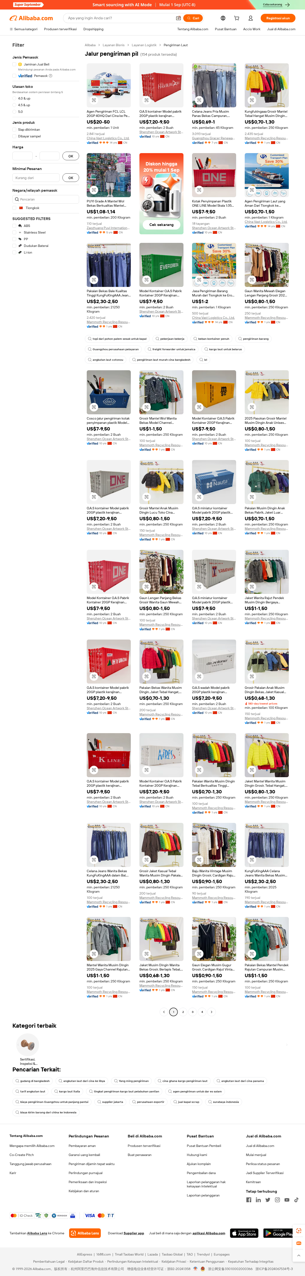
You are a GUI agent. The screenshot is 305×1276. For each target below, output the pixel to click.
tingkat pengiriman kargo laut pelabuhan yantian (126, 1091)
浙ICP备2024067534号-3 (274, 1269)
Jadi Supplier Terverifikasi (265, 1173)
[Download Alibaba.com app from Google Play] (279, 1233)
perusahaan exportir (150, 1102)
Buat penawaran (140, 1155)
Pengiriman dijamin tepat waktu (92, 1164)
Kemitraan (253, 1182)
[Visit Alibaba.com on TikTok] (296, 1200)
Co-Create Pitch (22, 1155)
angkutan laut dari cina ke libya (84, 1081)
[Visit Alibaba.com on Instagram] (277, 1200)
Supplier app (134, 1233)
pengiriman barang (256, 338)
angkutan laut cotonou (108, 359)
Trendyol (203, 1254)
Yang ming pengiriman (134, 1081)
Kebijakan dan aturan (84, 1191)
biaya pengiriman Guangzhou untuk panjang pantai (54, 1102)
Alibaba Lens (37, 1233)
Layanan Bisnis (114, 45)
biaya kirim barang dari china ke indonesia (48, 1112)
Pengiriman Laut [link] (176, 45)
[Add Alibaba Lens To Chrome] (85, 1233)
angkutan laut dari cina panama (242, 1081)
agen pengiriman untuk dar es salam (197, 1091)
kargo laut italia (69, 1091)
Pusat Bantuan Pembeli (204, 1146)
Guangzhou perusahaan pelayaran (116, 349)
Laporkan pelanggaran (203, 1195)
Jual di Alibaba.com (260, 1146)
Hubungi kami (197, 1155)
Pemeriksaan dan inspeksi (88, 1182)
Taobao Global (172, 1254)
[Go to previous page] (164, 1012)
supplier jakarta (112, 1102)
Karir (13, 1173)
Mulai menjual (256, 1155)
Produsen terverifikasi (144, 1146)
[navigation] (45, 529)
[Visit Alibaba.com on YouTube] (287, 1200)
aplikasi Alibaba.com (209, 1233)
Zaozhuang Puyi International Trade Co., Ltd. (109, 228)
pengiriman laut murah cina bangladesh (163, 359)
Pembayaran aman (82, 1146)
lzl (205, 359)
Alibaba (90, 45)
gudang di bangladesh (35, 1081)
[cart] (237, 19)
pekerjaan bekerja (172, 338)
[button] (178, 18)
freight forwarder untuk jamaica (173, 349)
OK (70, 156)
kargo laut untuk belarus (225, 349)
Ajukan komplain (199, 1164)
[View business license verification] (195, 1268)
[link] (299, 1231)
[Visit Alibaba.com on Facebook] (249, 1200)
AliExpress (84, 1254)
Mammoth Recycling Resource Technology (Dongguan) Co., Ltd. (267, 138)
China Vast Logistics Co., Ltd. (108, 138)
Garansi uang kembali (84, 1155)
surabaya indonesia (226, 1102)
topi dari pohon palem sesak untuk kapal (120, 338)
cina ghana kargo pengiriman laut (185, 1081)
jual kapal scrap (188, 1102)
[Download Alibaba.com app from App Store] (244, 1233)
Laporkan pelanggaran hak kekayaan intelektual (206, 1184)
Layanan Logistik (144, 45)
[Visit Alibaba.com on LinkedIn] (258, 1200)
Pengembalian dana (201, 1173)
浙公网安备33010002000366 (230, 1269)
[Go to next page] (211, 1012)
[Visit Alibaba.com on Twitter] (268, 1200)
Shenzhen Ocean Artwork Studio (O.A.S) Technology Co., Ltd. (161, 132)
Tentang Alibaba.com (26, 1136)
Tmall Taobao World (129, 1254)
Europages (222, 1254)
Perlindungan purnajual (85, 1173)
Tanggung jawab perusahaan (30, 1164)
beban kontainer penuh (213, 338)
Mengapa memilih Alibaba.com (32, 1146)
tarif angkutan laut (32, 1091)
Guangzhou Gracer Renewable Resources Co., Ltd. (214, 138)
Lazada (152, 1254)
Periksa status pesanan (263, 1164)
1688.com (103, 1254)
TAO (190, 1254)
